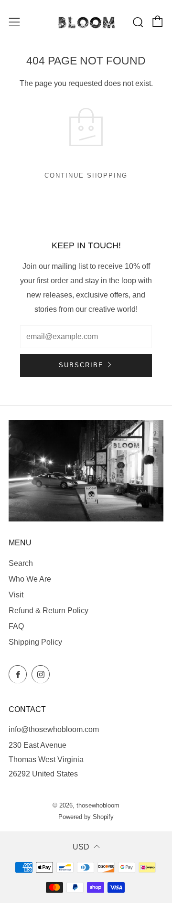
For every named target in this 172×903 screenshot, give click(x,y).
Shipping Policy (35, 642)
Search (21, 563)
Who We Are (30, 579)
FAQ (16, 626)
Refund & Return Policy (48, 610)
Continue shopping (86, 175)
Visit (16, 595)
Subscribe (81, 365)
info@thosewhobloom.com (54, 729)
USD (81, 847)
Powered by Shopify (86, 816)
